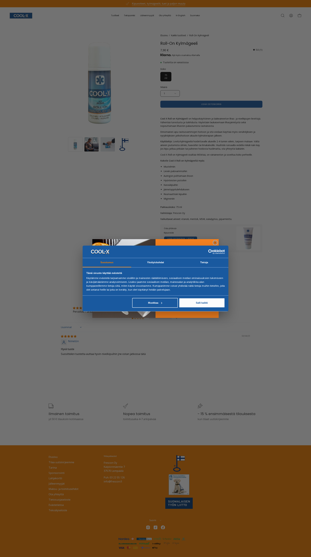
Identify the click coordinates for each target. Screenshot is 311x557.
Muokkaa (153, 302)
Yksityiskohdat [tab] (155, 262)
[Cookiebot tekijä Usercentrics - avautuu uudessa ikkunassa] (210, 251)
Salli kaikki (202, 302)
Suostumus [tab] (107, 262)
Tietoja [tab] (204, 262)
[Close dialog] (215, 243)
